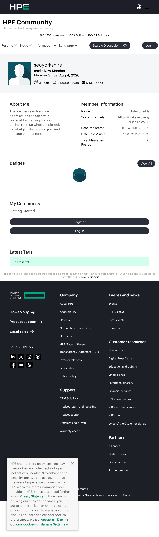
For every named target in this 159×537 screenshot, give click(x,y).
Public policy (68, 376)
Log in (79, 231)
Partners (116, 437)
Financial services (120, 391)
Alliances (114, 446)
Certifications (117, 454)
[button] (72, 464)
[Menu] (147, 6)
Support (67, 390)
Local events (116, 320)
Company (69, 295)
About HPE (66, 303)
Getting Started (22, 211)
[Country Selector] (139, 6)
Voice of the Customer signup (127, 423)
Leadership (67, 368)
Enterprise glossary (121, 383)
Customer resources (127, 341)
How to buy (19, 312)
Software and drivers (73, 423)
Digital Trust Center (121, 358)
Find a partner (118, 462)
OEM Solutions (69, 398)
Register (79, 222)
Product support (23, 321)
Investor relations (71, 360)
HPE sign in (116, 415)
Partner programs (120, 470)
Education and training (123, 366)
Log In (150, 45)
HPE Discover (117, 312)
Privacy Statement (33, 496)
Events (113, 303)
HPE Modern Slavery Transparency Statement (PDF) (79, 348)
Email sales (19, 331)
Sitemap (127, 495)
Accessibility (68, 312)
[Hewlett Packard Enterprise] (27, 295)
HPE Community (27, 22)
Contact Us (116, 350)
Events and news (124, 295)
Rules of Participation (89, 276)
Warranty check (70, 431)
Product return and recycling (78, 406)
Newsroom (115, 328)
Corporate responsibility (75, 328)
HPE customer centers (123, 407)
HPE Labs (66, 336)
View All (146, 163)
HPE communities (120, 399)
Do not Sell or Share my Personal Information (94, 495)
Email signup (117, 374)
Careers (65, 320)
